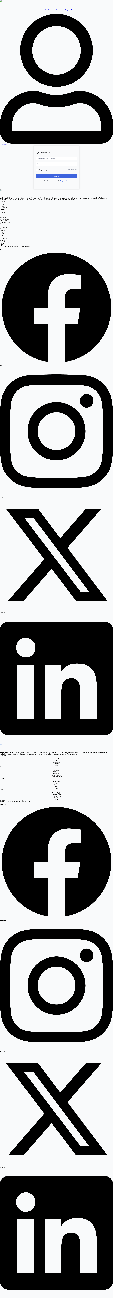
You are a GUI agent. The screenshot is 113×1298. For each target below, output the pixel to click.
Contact (73, 10)
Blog (66, 10)
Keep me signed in (45, 170)
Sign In (56, 176)
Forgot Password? (71, 169)
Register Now (64, 181)
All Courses (57, 10)
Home (39, 10)
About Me (47, 10)
